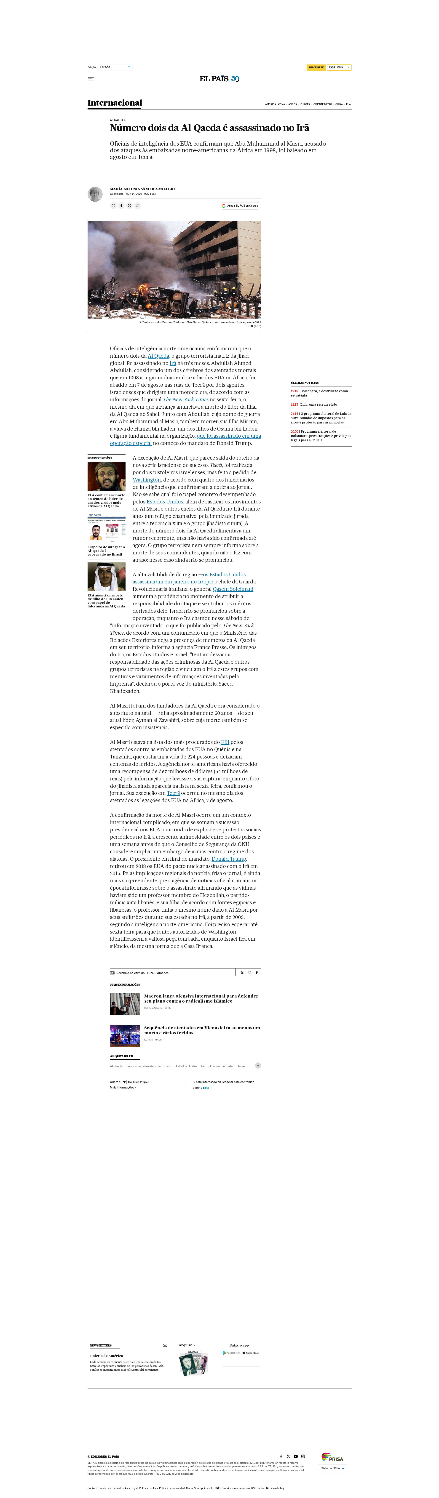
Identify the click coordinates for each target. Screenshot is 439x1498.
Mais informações (122, 1087)
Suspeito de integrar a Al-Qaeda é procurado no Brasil (106, 551)
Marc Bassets (153, 1007)
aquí (206, 1087)
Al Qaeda (116, 120)
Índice (261, 1488)
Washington (147, 479)
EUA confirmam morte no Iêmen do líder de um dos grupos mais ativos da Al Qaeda (106, 501)
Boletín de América (106, 1356)
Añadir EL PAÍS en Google (242, 205)
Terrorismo (164, 1066)
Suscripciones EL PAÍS (207, 1488)
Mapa (189, 1488)
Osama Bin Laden (222, 1066)
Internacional (115, 103)
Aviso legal (131, 1488)
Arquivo (186, 1345)
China (339, 104)
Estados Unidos (165, 501)
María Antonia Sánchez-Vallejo (142, 189)
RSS (253, 1488)
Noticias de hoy (275, 1488)
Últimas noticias (305, 382)
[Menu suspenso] (91, 78)
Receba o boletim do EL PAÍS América (142, 973)
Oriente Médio (322, 104)
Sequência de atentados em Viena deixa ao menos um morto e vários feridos (202, 1030)
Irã (173, 363)
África (292, 104)
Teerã (173, 793)
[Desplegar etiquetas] (258, 1065)
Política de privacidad (172, 1488)
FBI (225, 742)
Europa (305, 104)
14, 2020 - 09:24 (141, 193)
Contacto (93, 1488)
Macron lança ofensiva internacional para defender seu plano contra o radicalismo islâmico (201, 998)
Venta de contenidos (111, 1488)
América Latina (275, 104)
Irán (203, 1066)
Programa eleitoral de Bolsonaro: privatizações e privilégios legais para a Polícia (321, 435)
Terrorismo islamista (140, 1066)
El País (148, 1039)
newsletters (101, 1345)
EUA (348, 104)
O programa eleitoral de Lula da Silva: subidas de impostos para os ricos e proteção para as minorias (321, 418)
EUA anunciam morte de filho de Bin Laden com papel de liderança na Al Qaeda (106, 601)
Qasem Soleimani (233, 589)
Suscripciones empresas (236, 1488)
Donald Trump (229, 859)
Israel (241, 1066)
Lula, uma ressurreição (318, 404)
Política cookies (148, 1488)
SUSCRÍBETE (316, 67)
